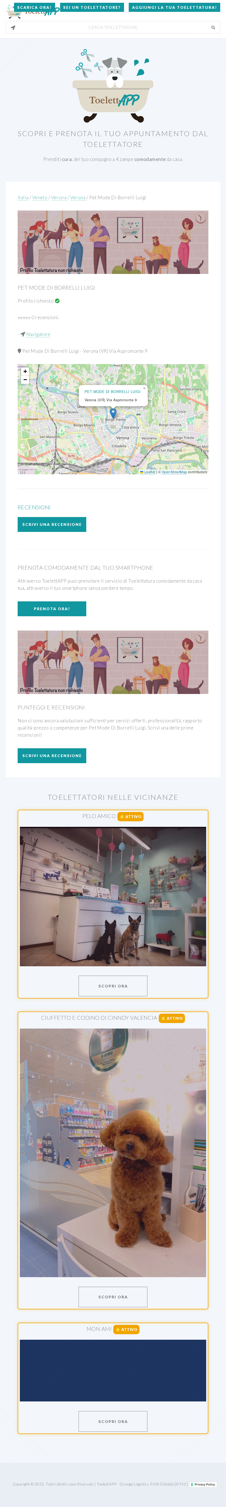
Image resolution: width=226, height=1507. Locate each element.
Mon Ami (99, 1328)
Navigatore (38, 334)
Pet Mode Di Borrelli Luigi (117, 197)
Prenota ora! (52, 608)
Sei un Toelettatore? (92, 7)
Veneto (40, 197)
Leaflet (149, 471)
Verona (59, 197)
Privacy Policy (205, 1484)
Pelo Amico (99, 815)
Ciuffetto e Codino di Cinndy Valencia (99, 1017)
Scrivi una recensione (52, 524)
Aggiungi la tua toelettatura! (174, 7)
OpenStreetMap (174, 471)
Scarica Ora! (34, 7)
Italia (23, 197)
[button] (113, 413)
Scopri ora (113, 986)
